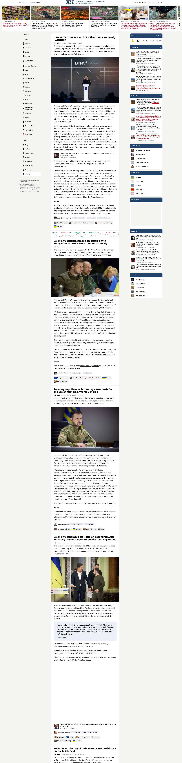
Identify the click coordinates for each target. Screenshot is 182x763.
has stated (93, 205)
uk (153, 2)
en (158, 2)
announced (83, 511)
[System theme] (23, 2)
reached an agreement (89, 366)
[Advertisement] (146, 214)
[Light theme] (20, 2)
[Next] (179, 18)
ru (162, 2)
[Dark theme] (27, 2)
